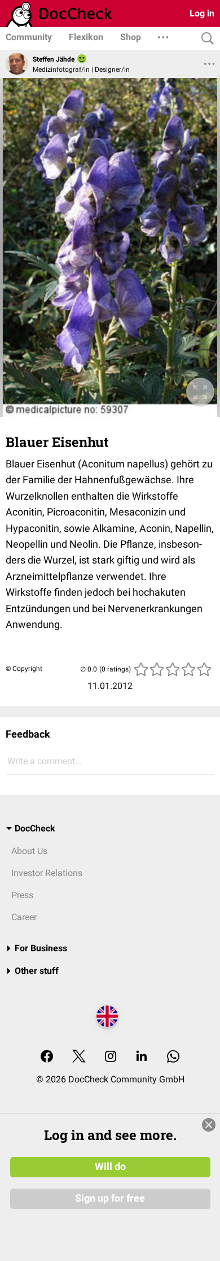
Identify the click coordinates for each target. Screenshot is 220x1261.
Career (24, 917)
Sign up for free (110, 1198)
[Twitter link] (79, 1057)
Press (22, 895)
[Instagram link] (110, 1057)
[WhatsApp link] (173, 1057)
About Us (29, 851)
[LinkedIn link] (141, 1057)
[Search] (204, 38)
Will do (110, 1166)
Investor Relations (46, 873)
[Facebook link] (47, 1057)
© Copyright (24, 669)
